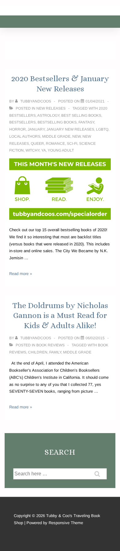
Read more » (20, 273)
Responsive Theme (66, 522)
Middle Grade (56, 136)
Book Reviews (50, 345)
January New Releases (70, 129)
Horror (17, 129)
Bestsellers (22, 122)
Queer (37, 143)
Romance (55, 143)
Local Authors (24, 136)
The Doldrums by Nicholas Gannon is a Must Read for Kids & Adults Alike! (60, 315)
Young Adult (61, 150)
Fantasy (86, 122)
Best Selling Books (81, 115)
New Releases (51, 108)
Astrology (48, 115)
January (36, 129)
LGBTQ (102, 129)
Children (37, 352)
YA (43, 150)
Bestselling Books (57, 122)
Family (55, 352)
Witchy (32, 150)
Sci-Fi (72, 143)
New (76, 136)
